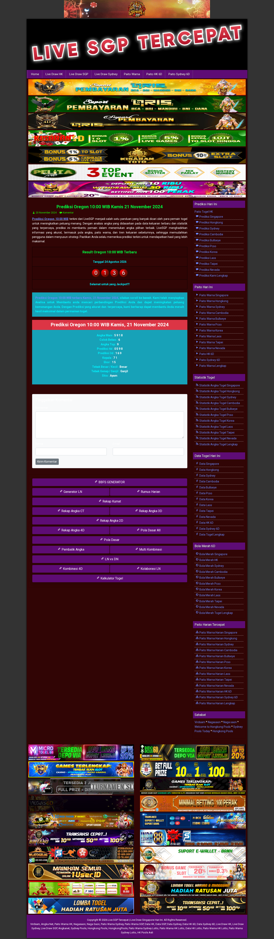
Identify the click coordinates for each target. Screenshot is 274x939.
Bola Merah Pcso (210, 583)
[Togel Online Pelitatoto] (137, 172)
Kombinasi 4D (72, 569)
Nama (39, 443)
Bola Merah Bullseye (212, 577)
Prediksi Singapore (211, 216)
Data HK (149, 924)
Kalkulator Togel (111, 578)
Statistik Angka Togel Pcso (216, 414)
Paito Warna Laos (210, 336)
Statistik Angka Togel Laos (216, 426)
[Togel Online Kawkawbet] (81, 786)
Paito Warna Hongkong (213, 301)
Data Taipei (206, 510)
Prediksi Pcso (207, 246)
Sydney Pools (78, 928)
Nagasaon (214, 722)
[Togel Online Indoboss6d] (193, 752)
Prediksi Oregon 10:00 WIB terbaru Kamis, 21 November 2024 (76, 297)
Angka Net (47, 924)
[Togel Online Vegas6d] (81, 804)
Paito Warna (132, 74)
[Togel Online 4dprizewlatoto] (81, 872)
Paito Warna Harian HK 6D (215, 691)
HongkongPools (118, 928)
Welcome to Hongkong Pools (213, 726)
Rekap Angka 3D (150, 511)
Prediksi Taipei (208, 263)
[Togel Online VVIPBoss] (137, 87)
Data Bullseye (208, 487)
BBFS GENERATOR (111, 482)
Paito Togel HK (204, 211)
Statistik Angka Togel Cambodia (219, 403)
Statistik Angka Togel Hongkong (219, 391)
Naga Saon (93, 924)
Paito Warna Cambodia (213, 312)
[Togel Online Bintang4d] (81, 838)
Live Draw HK (54, 74)
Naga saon (230, 722)
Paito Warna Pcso (210, 324)
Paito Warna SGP (134, 924)
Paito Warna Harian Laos (214, 673)
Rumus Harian (150, 492)
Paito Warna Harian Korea (215, 667)
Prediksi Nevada (209, 269)
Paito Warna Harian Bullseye (217, 656)
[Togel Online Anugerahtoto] (193, 821)
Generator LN (72, 492)
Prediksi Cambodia (211, 234)
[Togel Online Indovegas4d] (193, 906)
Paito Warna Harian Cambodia (218, 650)
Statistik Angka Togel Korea (216, 420)
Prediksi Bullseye (210, 240)
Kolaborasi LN (150, 569)
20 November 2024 (46, 212)
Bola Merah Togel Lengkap (216, 613)
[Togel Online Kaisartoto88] (81, 889)
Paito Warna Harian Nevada (216, 685)
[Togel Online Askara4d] (81, 821)
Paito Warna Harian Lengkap (217, 703)
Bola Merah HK (208, 560)
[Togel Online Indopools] (193, 872)
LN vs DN (111, 559)
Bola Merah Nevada (211, 607)
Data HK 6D (206, 522)
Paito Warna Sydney (212, 306)
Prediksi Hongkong (211, 222)
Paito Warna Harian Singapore (218, 632)
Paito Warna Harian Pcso (214, 662)
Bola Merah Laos (209, 595)
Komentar (68, 212)
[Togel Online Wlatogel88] (81, 855)
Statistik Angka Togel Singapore (219, 385)
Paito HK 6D (154, 74)
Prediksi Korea (208, 252)
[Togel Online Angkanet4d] (193, 855)
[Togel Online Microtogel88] (81, 752)
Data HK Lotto (194, 928)
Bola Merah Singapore (213, 554)
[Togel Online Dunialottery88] (193, 804)
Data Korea (206, 499)
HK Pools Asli (145, 932)
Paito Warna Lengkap (212, 365)
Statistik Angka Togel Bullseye (218, 408)
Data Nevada (207, 517)
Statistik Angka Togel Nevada (217, 438)
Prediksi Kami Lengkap (213, 275)
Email (116, 443)
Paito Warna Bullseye (212, 318)
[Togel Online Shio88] (193, 889)
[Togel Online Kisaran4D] (137, 138)
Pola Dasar (111, 540)
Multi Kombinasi (150, 549)
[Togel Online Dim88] (137, 104)
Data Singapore (209, 463)
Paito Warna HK (63, 924)
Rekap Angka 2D (111, 521)
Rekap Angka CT (72, 511)
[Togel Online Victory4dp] (81, 769)
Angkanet (64, 928)
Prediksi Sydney (209, 228)
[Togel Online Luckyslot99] (193, 769)
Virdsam (200, 722)
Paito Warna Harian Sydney (216, 644)
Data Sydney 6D (209, 528)
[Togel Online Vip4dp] (193, 786)
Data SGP (160, 924)
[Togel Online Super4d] (137, 121)
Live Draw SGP (78, 74)
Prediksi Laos (207, 258)
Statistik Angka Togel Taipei (216, 432)
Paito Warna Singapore (213, 295)
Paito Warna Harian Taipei (215, 679)
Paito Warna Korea (211, 330)
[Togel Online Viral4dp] (137, 189)
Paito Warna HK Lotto (172, 928)
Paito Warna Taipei (211, 342)
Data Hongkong (209, 469)
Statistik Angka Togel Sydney (217, 397)
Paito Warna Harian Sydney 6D (218, 697)
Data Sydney (207, 475)
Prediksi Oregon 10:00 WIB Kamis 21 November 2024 (110, 206)
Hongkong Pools (223, 731)
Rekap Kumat (111, 501)
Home (35, 74)
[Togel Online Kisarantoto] (137, 155)
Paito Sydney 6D (179, 74)
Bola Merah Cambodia (213, 571)
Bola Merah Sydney (211, 565)
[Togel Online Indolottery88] (193, 838)
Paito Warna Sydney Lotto (143, 928)
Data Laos (205, 505)
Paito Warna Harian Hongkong (218, 638)
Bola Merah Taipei (210, 601)
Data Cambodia (209, 481)
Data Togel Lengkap (211, 534)
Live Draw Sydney (106, 74)
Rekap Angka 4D (72, 530)
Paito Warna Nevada (212, 348)
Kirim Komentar (47, 461)
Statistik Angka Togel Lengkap (218, 444)
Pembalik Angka (72, 549)
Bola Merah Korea (210, 589)
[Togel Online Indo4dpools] (81, 906)
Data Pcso (205, 493)
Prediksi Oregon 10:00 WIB (50, 218)
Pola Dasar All (150, 530)
